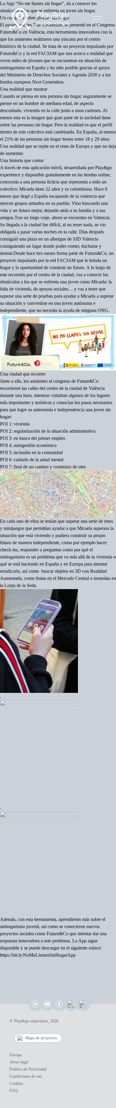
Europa (16, 1055)
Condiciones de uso (26, 1076)
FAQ (14, 1090)
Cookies (16, 1083)
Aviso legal (19, 1062)
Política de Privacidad (28, 1069)
